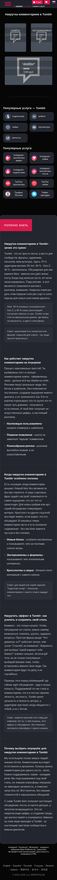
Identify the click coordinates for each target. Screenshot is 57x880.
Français (38, 865)
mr (18, 6)
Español (17, 865)
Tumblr (27, 6)
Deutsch (50, 865)
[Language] (53, 2)
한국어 (35, 869)
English (6, 865)
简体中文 (24, 869)
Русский (28, 865)
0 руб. (38, 2)
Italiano (14, 869)
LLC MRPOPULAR (35, 875)
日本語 (44, 869)
